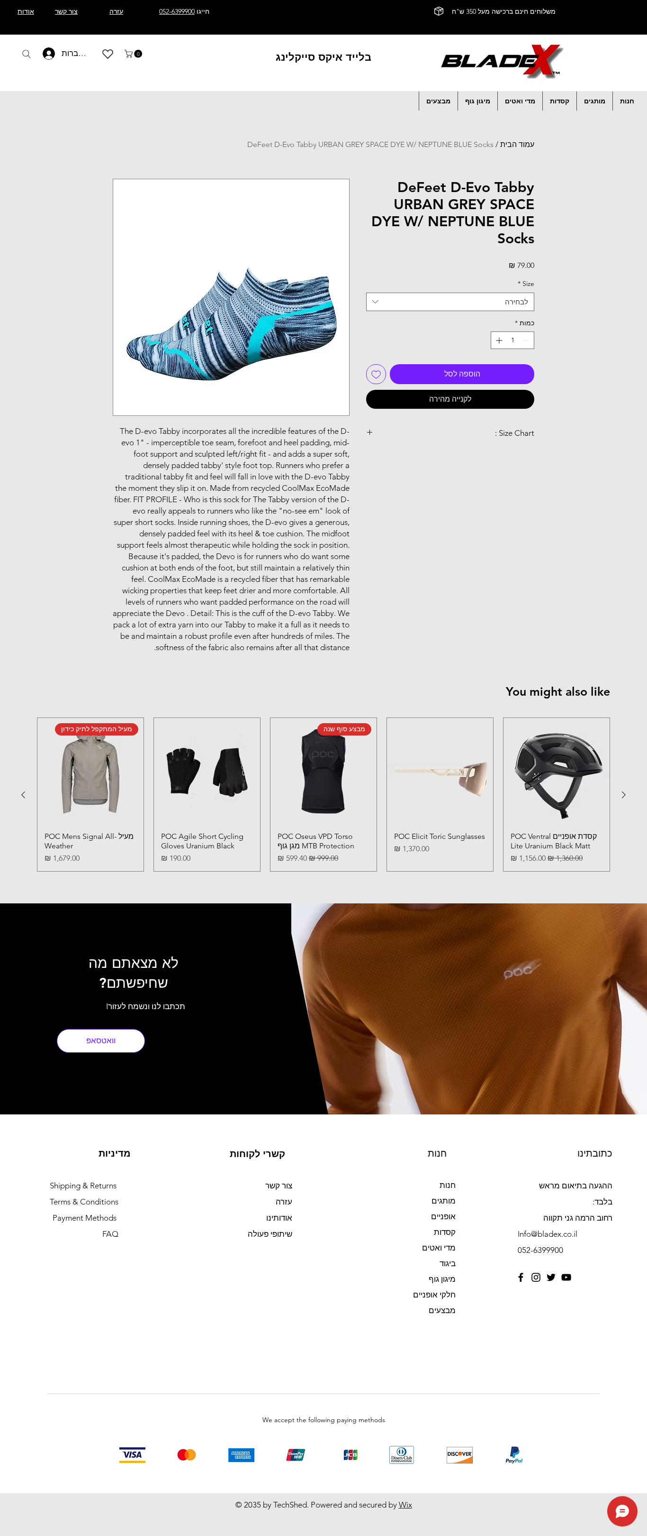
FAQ (110, 1234)
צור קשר (278, 1185)
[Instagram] (536, 1277)
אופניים (443, 1216)
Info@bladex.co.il (547, 1234)
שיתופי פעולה (270, 1234)
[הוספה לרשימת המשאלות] (376, 374)
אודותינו (279, 1218)
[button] (134, 54)
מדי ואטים (439, 1247)
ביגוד (448, 1263)
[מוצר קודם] (623, 794)
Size (526, 283)
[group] (323, 794)
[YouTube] (566, 1277)
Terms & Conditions (84, 1201)
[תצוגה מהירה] (556, 771)
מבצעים (442, 1310)
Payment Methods (85, 1218)
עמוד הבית (517, 144)
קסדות (445, 1232)
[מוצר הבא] (23, 794)
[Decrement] (527, 340)
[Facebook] (521, 1277)
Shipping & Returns (83, 1185)
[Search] (26, 54)
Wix (405, 1504)
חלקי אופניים (434, 1294)
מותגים (443, 1200)
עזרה (284, 1201)
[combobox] (450, 302)
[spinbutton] (512, 340)
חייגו (184, 11)
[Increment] (498, 340)
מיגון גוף (442, 1279)
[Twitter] (551, 1277)
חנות (448, 1185)
